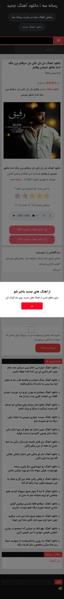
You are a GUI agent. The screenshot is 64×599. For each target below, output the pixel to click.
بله (32, 306)
